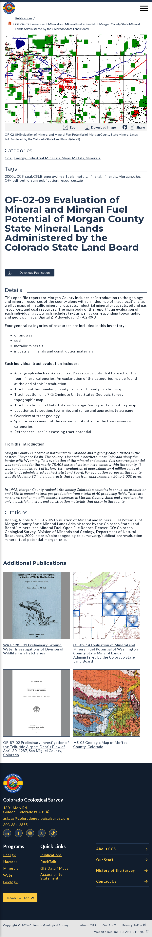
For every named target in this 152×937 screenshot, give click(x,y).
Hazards (10, 862)
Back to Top (18, 897)
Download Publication (34, 272)
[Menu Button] (144, 8)
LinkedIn (7, 833)
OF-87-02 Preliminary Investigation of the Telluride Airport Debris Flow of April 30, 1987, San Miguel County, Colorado (36, 748)
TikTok (53, 833)
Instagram (30, 833)
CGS (20, 176)
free (61, 176)
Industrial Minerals (43, 158)
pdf (16, 180)
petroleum (29, 180)
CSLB (38, 176)
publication (48, 180)
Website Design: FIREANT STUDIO (121, 931)
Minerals (93, 158)
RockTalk (48, 862)
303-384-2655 (15, 825)
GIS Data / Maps (54, 868)
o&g (136, 176)
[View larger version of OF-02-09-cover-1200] (76, 79)
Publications (23, 18)
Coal (8, 158)
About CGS (106, 849)
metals (81, 176)
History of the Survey (115, 870)
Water (8, 875)
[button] (76, 8)
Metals (78, 158)
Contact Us (106, 881)
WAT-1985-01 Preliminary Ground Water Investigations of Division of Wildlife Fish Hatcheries (33, 649)
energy (50, 176)
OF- (8, 180)
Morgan (125, 176)
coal (28, 176)
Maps (66, 158)
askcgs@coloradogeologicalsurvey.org (36, 818)
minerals (110, 176)
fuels (70, 176)
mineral (94, 176)
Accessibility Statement (51, 877)
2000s (10, 176)
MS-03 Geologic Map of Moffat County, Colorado (100, 744)
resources (68, 180)
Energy (20, 158)
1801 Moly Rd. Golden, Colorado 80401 (47, 810)
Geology (10, 882)
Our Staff (105, 860)
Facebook (19, 833)
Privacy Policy (134, 925)
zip (80, 180)
